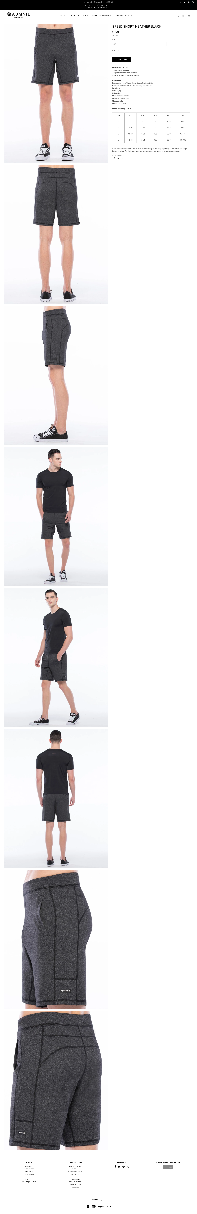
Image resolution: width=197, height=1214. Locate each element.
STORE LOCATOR (29, 1169)
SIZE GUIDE (115, 35)
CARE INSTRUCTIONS (75, 1184)
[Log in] (183, 15)
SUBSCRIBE (168, 1167)
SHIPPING (75, 1169)
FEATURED (61, 15)
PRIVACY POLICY (29, 1174)
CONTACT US (75, 1174)
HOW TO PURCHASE (75, 1166)
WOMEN (74, 15)
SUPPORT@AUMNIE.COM (29, 1182)
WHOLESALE (28, 1171)
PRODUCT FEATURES (75, 1182)
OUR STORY (28, 1166)
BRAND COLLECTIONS (122, 15)
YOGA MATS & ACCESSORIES (101, 15)
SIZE (113, 39)
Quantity (115, 51)
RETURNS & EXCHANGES (75, 1171)
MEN (84, 15)
